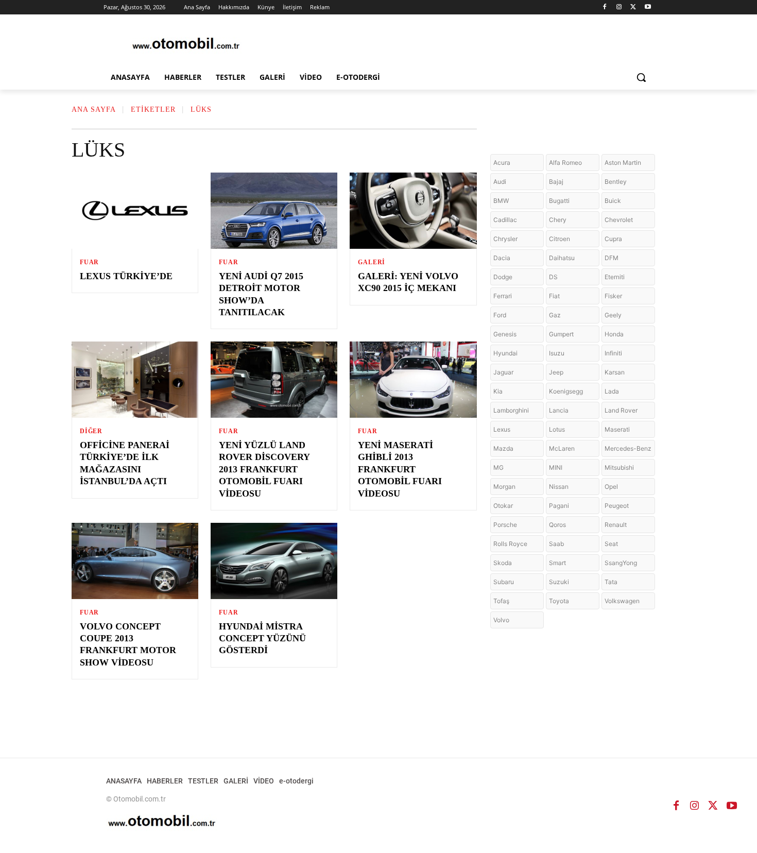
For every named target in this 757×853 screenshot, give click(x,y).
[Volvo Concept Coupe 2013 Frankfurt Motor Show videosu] (135, 561)
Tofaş (501, 601)
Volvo (501, 620)
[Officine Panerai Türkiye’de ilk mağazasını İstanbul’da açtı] (135, 380)
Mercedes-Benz (628, 448)
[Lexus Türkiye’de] (135, 211)
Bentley (616, 181)
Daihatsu (562, 258)
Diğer (91, 431)
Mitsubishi (619, 467)
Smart (557, 563)
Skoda (502, 563)
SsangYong (621, 563)
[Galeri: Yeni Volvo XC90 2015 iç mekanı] (413, 211)
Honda (614, 334)
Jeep (556, 372)
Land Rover (621, 410)
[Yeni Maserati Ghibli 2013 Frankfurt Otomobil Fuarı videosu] (413, 380)
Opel (611, 486)
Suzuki (559, 582)
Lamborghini (511, 410)
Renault (616, 524)
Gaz (555, 315)
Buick (613, 200)
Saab (556, 544)
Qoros (557, 524)
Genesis (505, 334)
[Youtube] (647, 7)
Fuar (89, 262)
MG (498, 467)
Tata (611, 582)
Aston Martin (623, 162)
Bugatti (559, 200)
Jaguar (503, 372)
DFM (611, 258)
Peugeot (617, 505)
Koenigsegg (566, 391)
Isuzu (556, 353)
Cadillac (505, 220)
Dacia (501, 258)
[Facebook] (605, 7)
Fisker (613, 296)
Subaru (503, 582)
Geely (613, 315)
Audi (499, 181)
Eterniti (615, 277)
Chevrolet (619, 220)
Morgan (504, 486)
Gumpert (561, 334)
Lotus (557, 429)
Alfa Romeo (565, 162)
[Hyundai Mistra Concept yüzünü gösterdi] (274, 561)
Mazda (503, 448)
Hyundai (505, 353)
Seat (611, 544)
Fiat (554, 296)
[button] (641, 77)
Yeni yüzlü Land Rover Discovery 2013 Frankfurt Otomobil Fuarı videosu (264, 469)
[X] (633, 7)
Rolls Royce (510, 544)
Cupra (613, 239)
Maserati (617, 429)
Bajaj (556, 181)
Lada (612, 391)
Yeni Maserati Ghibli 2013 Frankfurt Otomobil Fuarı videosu (400, 469)
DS (553, 277)
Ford (499, 315)
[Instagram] (619, 7)
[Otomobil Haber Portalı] (186, 44)
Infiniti (613, 353)
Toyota (559, 601)
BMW (501, 200)
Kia (498, 391)
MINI (555, 467)
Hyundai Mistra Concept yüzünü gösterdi (262, 638)
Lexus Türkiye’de (126, 276)
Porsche (505, 524)
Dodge (502, 277)
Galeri (371, 262)
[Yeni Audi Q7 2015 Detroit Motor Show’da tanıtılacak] (274, 211)
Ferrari (502, 296)
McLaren (562, 448)
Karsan (615, 372)
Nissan (559, 486)
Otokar (503, 505)
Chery (557, 220)
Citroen (559, 239)
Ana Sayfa (94, 109)
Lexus (501, 429)
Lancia (559, 410)
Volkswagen (622, 601)
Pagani (559, 505)
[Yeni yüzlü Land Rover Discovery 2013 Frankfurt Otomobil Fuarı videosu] (274, 380)
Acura (501, 162)
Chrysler (505, 239)
